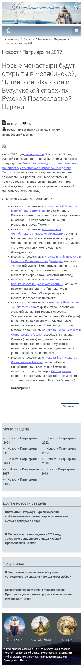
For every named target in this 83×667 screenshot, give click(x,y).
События (26, 39)
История (66, 639)
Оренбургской (61, 371)
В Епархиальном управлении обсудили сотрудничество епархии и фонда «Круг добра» (38, 574)
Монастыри (40, 639)
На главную (10, 39)
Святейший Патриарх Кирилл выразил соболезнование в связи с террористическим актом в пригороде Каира (36, 516)
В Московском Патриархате (52, 39)
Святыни (14, 639)
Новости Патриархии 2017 (18, 43)
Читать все (69, 406)
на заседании (34, 154)
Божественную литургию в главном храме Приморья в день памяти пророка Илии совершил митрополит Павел (39, 594)
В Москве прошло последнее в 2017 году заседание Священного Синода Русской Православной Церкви (33, 538)
